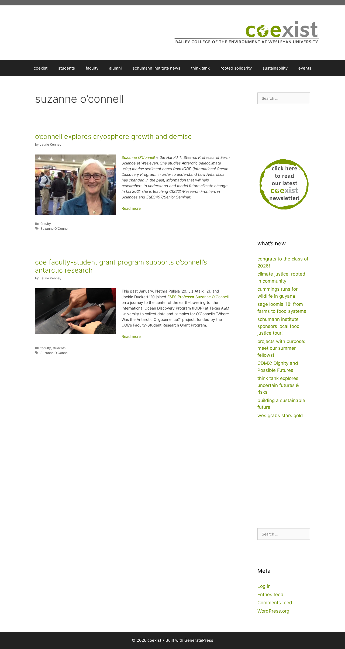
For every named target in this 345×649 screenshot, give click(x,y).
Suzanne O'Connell (54, 228)
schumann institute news (156, 68)
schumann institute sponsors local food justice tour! (278, 326)
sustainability (275, 68)
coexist (40, 68)
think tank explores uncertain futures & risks (278, 385)
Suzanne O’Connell (138, 157)
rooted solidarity (236, 68)
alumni (115, 68)
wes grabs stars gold (280, 415)
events (304, 68)
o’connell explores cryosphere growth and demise (113, 136)
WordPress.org (273, 611)
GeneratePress (198, 640)
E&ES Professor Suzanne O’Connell (198, 296)
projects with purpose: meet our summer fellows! (281, 348)
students (66, 68)
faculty (92, 68)
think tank (200, 68)
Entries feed (270, 594)
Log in (264, 586)
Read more (131, 208)
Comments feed (274, 602)
